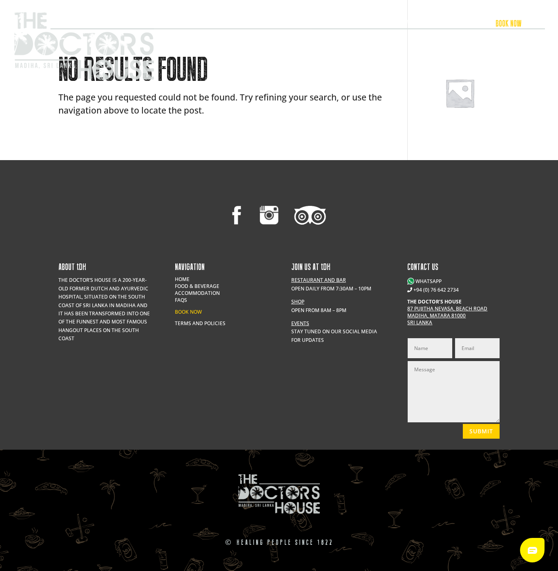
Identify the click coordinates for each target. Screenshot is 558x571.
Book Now (188, 311)
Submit (481, 431)
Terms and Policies (200, 323)
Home (182, 279)
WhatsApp (428, 281)
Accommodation (455, 24)
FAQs (181, 300)
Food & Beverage (401, 24)
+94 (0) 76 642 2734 (436, 289)
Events (358, 24)
